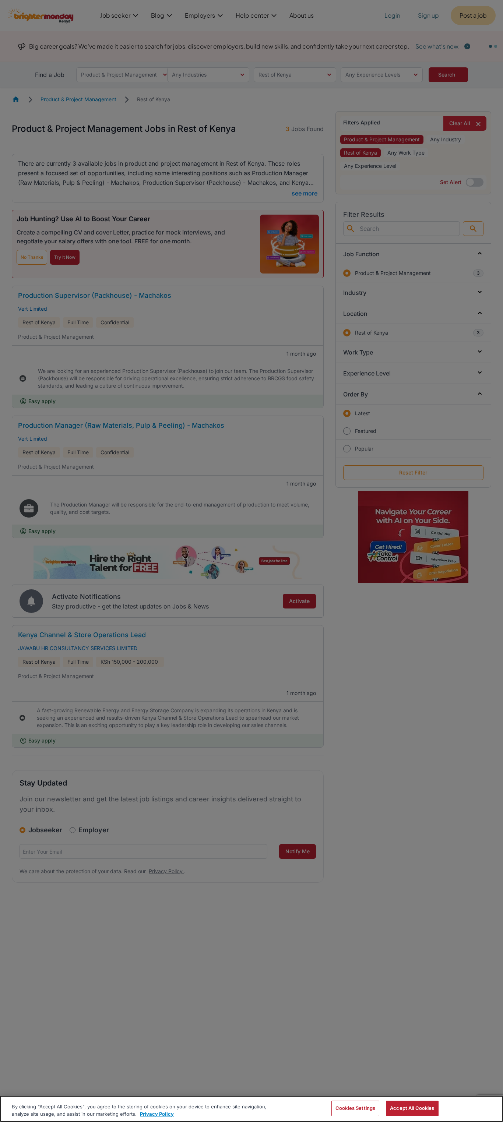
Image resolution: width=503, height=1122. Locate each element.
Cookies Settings (355, 1108)
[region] (251, 1109)
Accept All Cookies (412, 1108)
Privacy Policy (157, 1114)
